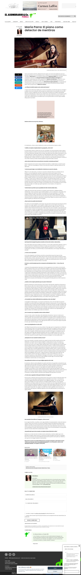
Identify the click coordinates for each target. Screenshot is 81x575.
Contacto (7, 566)
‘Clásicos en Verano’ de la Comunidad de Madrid (36, 442)
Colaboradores (8, 569)
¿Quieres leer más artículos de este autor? (41, 486)
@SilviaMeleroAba (46, 484)
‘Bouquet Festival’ (29, 443)
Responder (35, 543)
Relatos (74, 21)
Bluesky (19, 87)
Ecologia (7, 21)
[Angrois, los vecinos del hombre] (59, 452)
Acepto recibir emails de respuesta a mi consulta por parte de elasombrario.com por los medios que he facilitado (72, 555)
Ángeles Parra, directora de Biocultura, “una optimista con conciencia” (45, 458)
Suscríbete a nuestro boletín (71, 546)
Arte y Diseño (45, 21)
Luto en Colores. (36, 484)
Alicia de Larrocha (30, 468)
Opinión (14, 21)
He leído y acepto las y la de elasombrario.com (72, 560)
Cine (51, 21)
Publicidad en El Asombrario (11, 567)
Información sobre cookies (11, 563)
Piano (48, 468)
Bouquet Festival (37, 468)
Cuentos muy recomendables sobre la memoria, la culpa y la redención (31, 458)
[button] (20, 15)
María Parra (44, 468)
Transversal (58, 21)
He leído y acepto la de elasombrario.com (40, 513)
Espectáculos (28, 21)
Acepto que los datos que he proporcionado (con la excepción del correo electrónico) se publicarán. (45, 516)
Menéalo (19, 85)
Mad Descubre (66, 21)
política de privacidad (40, 513)
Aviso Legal (7, 561)
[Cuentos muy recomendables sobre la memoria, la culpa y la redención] (31, 452)
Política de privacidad (10, 562)
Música (37, 21)
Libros (21, 21)
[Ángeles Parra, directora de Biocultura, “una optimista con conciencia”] (45, 452)
